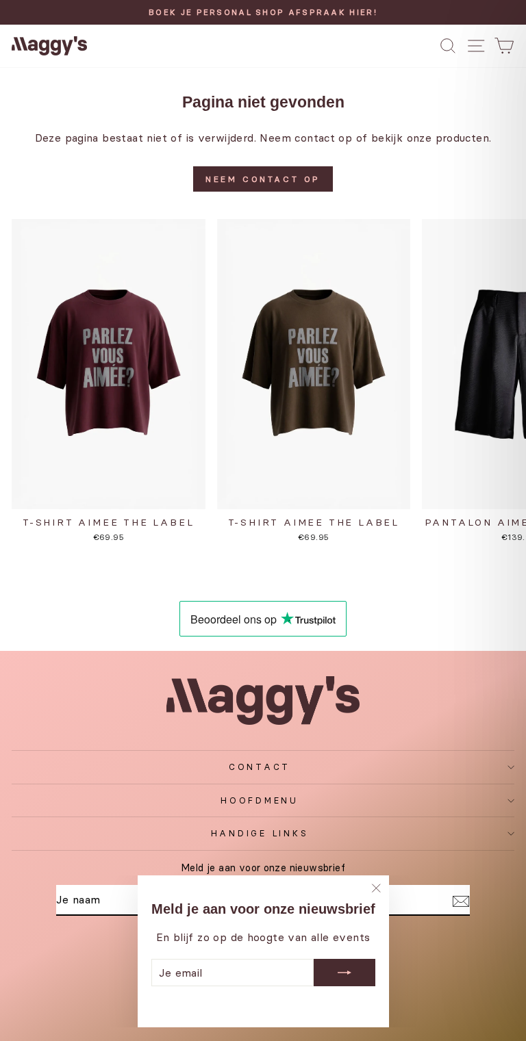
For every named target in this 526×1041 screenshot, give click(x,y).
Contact (259, 767)
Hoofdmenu (260, 800)
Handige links (260, 833)
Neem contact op (263, 179)
